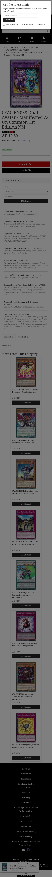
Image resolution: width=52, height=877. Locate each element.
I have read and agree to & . (25, 24)
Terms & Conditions (27, 24)
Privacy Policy (40, 24)
